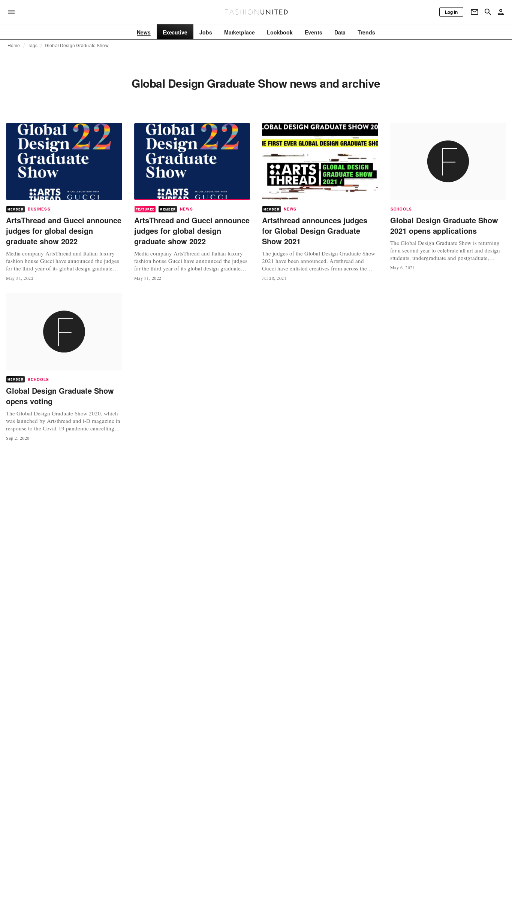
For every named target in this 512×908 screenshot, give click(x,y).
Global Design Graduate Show (77, 45)
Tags (33, 45)
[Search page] (488, 11)
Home (13, 45)
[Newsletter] (474, 11)
